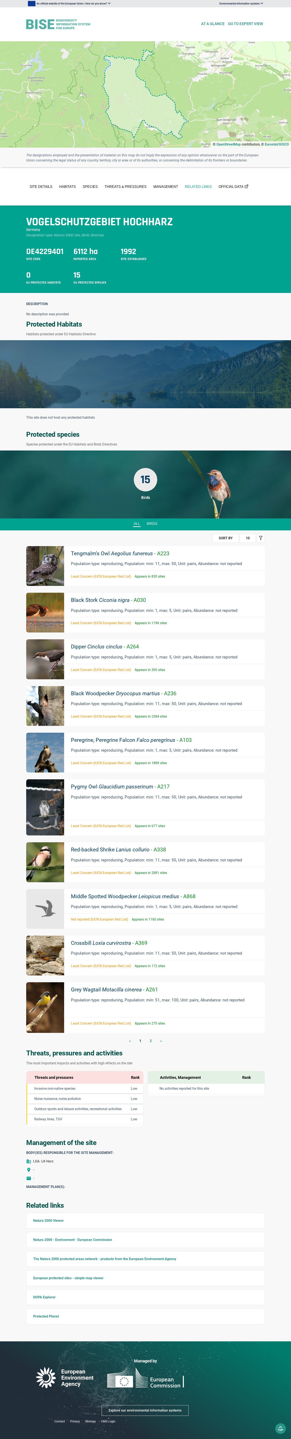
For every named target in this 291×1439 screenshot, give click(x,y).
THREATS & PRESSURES (126, 186)
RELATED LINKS (198, 186)
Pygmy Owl (120, 787)
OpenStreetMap (228, 144)
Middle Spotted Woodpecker (133, 896)
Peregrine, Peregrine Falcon (131, 740)
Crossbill (109, 943)
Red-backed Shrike (118, 850)
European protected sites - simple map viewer (68, 1278)
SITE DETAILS (41, 186)
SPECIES (90, 186)
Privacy (75, 1421)
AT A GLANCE (213, 23)
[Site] (111, 24)
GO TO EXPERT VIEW (245, 23)
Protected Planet (46, 1316)
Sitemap (90, 1421)
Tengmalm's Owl (120, 553)
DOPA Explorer (44, 1297)
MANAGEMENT (165, 186)
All (137, 523)
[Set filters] (261, 538)
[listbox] (69, 3)
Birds (152, 523)
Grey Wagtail (114, 989)
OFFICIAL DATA (231, 186)
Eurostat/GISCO (277, 144)
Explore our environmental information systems (145, 1410)
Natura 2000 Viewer (48, 1221)
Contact (59, 1421)
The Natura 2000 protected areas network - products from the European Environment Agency (104, 1259)
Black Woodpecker (123, 693)
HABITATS (67, 186)
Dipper (105, 647)
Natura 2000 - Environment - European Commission (72, 1240)
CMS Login (108, 1421)
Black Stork (108, 600)
